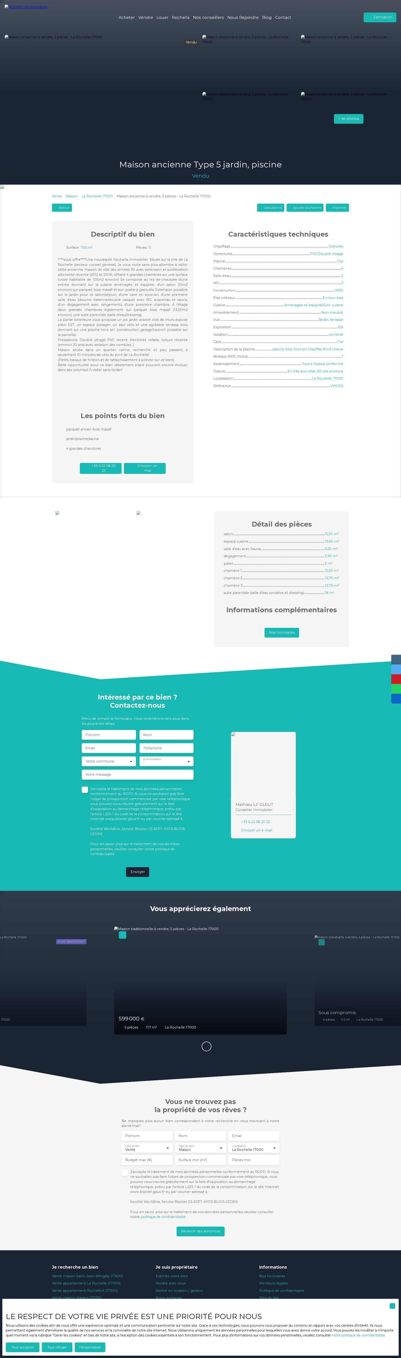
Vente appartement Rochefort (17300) (85, 1291)
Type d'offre (132, 1145)
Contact (283, 17)
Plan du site (269, 1298)
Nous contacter (169, 1298)
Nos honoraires (272, 1276)
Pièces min (241, 1160)
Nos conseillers (208, 17)
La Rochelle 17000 (97, 196)
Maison (72, 196)
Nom (147, 735)
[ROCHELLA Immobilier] (29, 17)
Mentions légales (273, 1283)
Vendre (145, 17)
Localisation (239, 1145)
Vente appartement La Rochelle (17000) (86, 1283)
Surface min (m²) (193, 1160)
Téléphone (152, 748)
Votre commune (100, 761)
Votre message (98, 774)
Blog (267, 17)
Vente (57, 196)
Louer (162, 17)
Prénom (92, 735)
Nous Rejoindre (243, 17)
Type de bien (186, 1145)
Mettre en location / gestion (179, 1291)
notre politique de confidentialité (358, 1335)
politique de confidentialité (163, 1217)
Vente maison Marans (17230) (76, 1298)
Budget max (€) (138, 1160)
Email (90, 748)
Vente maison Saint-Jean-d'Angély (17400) (87, 1276)
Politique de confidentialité (281, 1291)
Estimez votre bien (172, 1276)
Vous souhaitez (152, 759)
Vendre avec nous (171, 1283)
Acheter (127, 17)
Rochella (181, 17)
